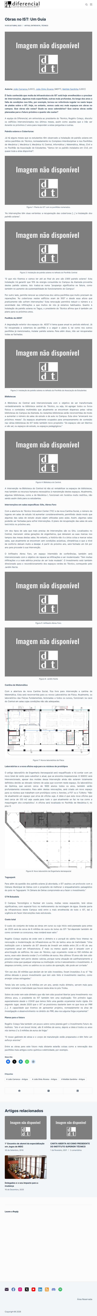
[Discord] (53, 1289)
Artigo (27, 25)
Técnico (44, 25)
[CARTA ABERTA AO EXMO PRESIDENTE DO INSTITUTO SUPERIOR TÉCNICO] (71, 1127)
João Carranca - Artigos (17, 1079)
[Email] (7, 1289)
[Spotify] (60, 1289)
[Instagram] (20, 1289)
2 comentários (76, 1150)
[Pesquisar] (86, 4)
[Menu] (91, 4)
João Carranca (20, 89)
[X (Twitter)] (48, 1091)
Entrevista (35, 25)
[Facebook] (19, 1091)
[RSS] (47, 1289)
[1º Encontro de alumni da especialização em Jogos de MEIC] (26, 1127)
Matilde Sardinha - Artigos (73, 1079)
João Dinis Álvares (45, 89)
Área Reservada (84, 1299)
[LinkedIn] (77, 1091)
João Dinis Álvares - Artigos (44, 1079)
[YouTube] (33, 1289)
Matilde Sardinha (70, 89)
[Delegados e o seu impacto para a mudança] (26, 1167)
